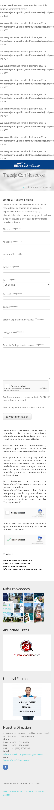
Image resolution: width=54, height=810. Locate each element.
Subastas (28, 791)
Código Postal (15, 332)
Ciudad (11, 306)
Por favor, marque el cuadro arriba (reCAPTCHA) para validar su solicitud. (26, 398)
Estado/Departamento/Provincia (23, 319)
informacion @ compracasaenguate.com (22, 569)
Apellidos (12, 241)
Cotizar (6, 794)
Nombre (12, 229)
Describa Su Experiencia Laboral (23, 345)
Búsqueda (40, 791)
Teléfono (12, 254)
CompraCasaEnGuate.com (16, 760)
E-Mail (11, 267)
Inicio (24, 187)
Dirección (12, 294)
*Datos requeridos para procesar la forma (23, 407)
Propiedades (16, 791)
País (10, 280)
